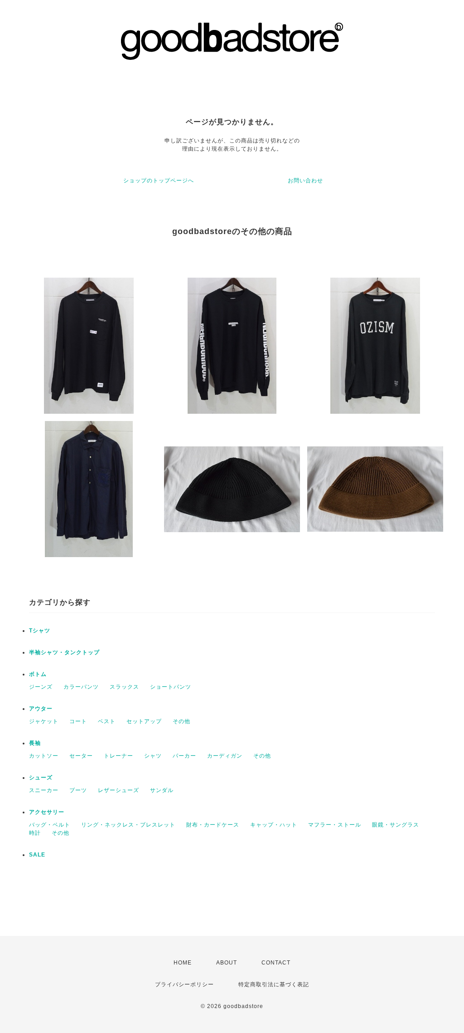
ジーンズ (41, 687)
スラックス (124, 687)
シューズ (41, 777)
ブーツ (78, 790)
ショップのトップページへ (158, 180)
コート (78, 721)
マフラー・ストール (334, 825)
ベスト (107, 721)
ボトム (38, 674)
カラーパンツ (81, 687)
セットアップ (144, 721)
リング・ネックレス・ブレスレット (128, 825)
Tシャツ (39, 630)
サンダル (162, 790)
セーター (81, 756)
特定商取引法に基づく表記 (273, 984)
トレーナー (118, 756)
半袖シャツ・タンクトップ (64, 652)
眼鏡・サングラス (395, 825)
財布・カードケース (212, 825)
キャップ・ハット (273, 825)
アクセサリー (46, 812)
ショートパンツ (170, 687)
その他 (181, 721)
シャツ (153, 756)
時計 (35, 833)
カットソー (43, 756)
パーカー (184, 756)
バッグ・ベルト (49, 825)
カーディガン (224, 756)
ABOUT (226, 963)
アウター (41, 708)
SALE (37, 855)
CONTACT (275, 963)
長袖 (35, 743)
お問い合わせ (305, 180)
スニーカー (43, 790)
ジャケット (43, 721)
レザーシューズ (118, 790)
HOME (183, 963)
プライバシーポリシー (184, 984)
